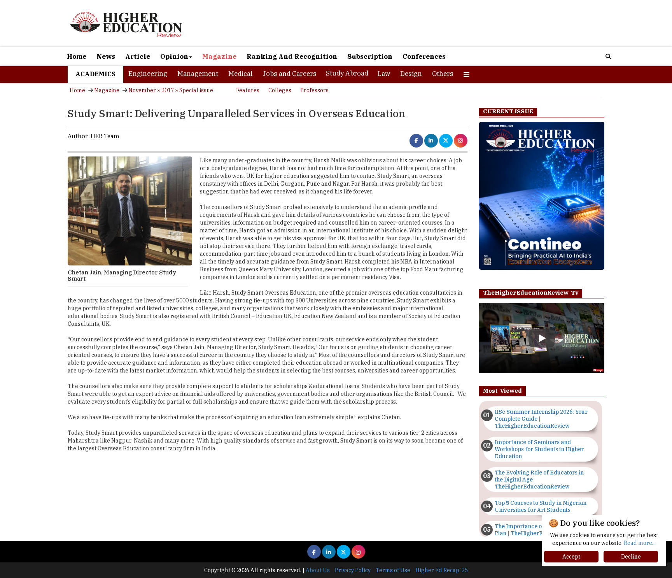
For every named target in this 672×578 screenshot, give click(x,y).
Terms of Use (393, 570)
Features (247, 90)
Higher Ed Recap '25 (441, 570)
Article (137, 56)
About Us (318, 570)
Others (442, 73)
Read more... (640, 542)
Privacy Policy (353, 570)
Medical (240, 73)
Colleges (279, 90)
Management (197, 73)
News (105, 56)
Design (411, 73)
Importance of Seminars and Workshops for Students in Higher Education (539, 449)
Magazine (219, 56)
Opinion (174, 56)
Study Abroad (347, 73)
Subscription (369, 56)
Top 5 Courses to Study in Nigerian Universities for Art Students (540, 506)
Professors (314, 90)
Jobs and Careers (289, 73)
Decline (631, 556)
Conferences (424, 56)
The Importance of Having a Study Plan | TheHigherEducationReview (540, 530)
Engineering (147, 73)
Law (384, 73)
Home (76, 56)
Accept (571, 556)
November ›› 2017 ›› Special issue (170, 90)
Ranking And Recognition (292, 56)
